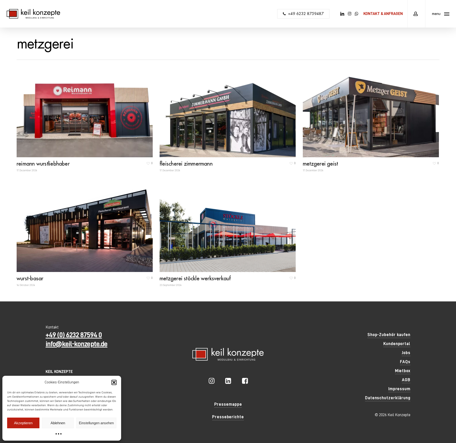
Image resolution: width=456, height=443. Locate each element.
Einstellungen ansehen (96, 423)
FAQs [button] (405, 362)
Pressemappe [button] (228, 404)
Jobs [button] (406, 353)
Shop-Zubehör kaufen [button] (388, 335)
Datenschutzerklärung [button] (387, 398)
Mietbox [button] (402, 371)
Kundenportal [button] (396, 344)
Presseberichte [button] (228, 417)
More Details (86, 108)
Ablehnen (58, 423)
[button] (114, 382)
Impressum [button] (399, 389)
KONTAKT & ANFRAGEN (383, 14)
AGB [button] (406, 380)
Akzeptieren (23, 423)
